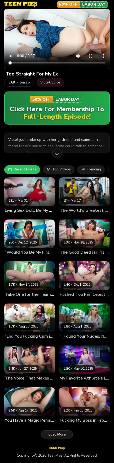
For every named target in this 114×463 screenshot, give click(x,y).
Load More (57, 434)
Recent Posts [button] (25, 169)
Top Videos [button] (61, 169)
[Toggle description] (57, 153)
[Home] (20, 4)
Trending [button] (93, 169)
